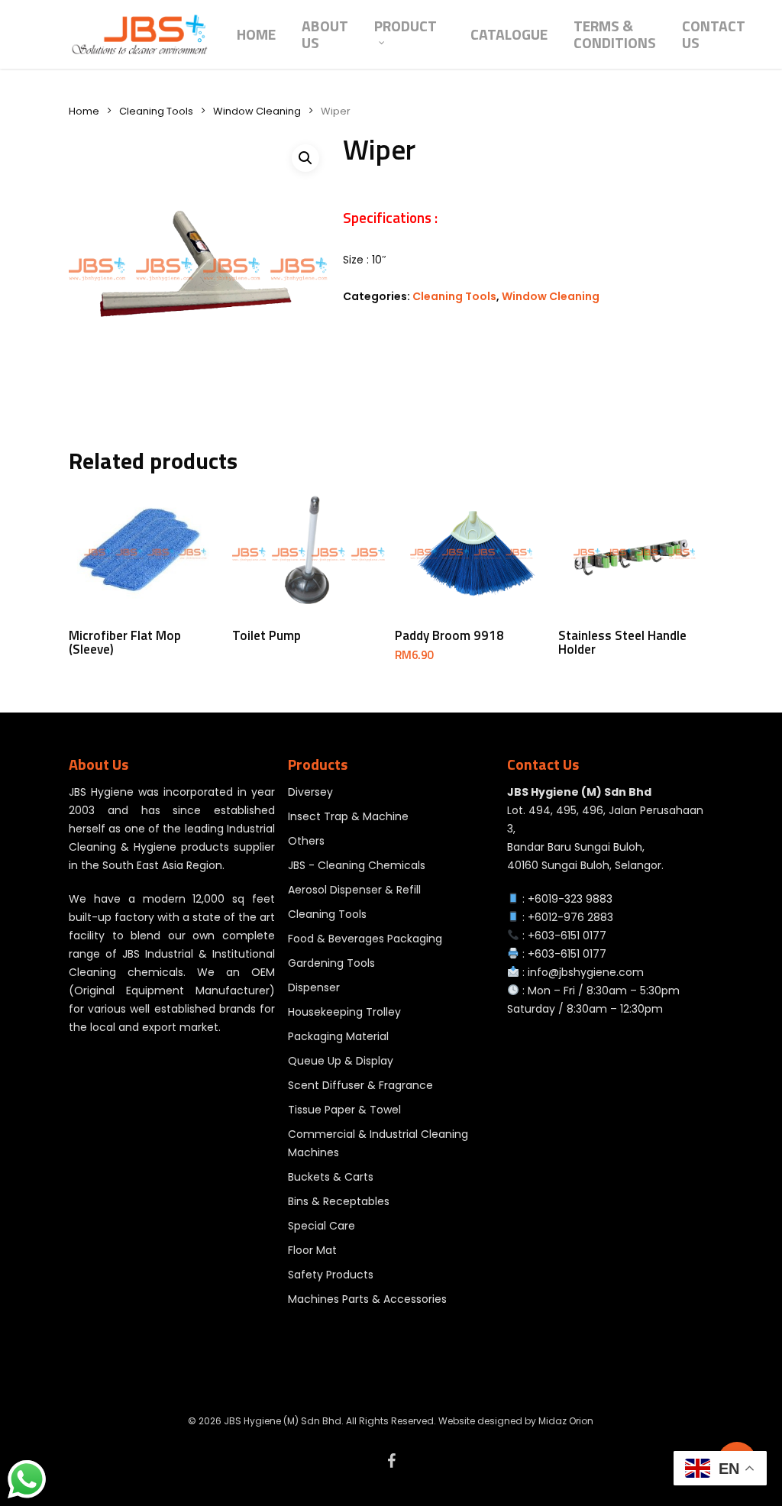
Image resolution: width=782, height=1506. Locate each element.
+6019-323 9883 (570, 899)
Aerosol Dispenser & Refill (354, 889)
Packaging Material (338, 1036)
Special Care (321, 1225)
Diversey (310, 792)
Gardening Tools (331, 963)
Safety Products (330, 1274)
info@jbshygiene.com (586, 972)
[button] (305, 158)
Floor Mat (312, 1250)
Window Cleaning (257, 111)
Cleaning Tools (156, 111)
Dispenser (314, 987)
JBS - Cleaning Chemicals (356, 865)
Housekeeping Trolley (344, 1012)
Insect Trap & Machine (348, 816)
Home (84, 111)
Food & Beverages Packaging (365, 938)
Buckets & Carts (330, 1176)
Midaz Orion (565, 1420)
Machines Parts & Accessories (367, 1299)
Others (306, 840)
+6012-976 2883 (570, 917)
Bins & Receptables (338, 1201)
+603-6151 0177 (567, 935)
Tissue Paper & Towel (344, 1109)
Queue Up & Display (340, 1060)
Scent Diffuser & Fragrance (360, 1085)
